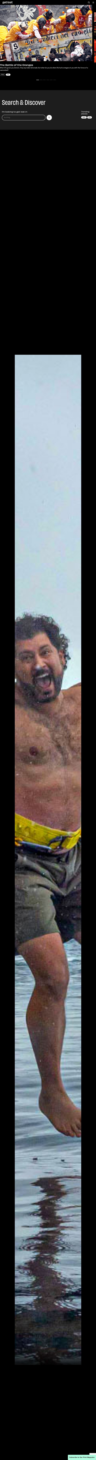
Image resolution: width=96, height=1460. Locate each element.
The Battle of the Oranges (16, 65)
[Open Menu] (93, 2)
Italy (8, 74)
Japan (84, 117)
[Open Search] (89, 2)
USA (89, 117)
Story (2, 74)
